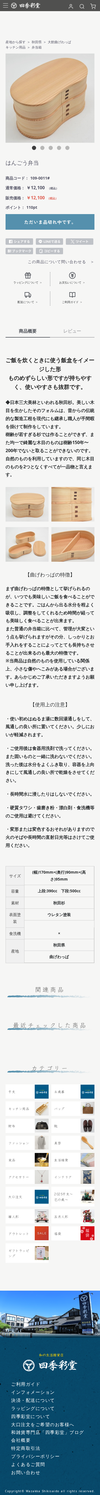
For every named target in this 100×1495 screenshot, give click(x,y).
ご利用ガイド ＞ (72, 302)
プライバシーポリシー (35, 1456)
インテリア (63, 1176)
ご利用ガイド (25, 1384)
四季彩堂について (30, 1416)
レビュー (72, 331)
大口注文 (15, 1196)
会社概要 (21, 1440)
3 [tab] (50, 148)
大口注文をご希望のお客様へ (42, 1424)
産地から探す (16, 42)
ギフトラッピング (18, 1253)
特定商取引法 (25, 1448)
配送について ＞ (28, 302)
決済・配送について (33, 1400)
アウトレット (18, 1233)
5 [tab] (66, 148)
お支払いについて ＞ (72, 282)
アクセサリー (18, 1176)
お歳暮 (59, 1091)
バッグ (59, 1108)
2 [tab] (41, 148)
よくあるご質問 (28, 1464)
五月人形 (61, 1216)
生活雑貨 (61, 1159)
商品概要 (28, 331)
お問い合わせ (25, 1472)
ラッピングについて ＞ (27, 282)
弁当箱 (37, 47)
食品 (11, 1159)
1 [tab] (33, 148)
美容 (57, 1142)
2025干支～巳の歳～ (63, 1196)
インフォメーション (33, 1392)
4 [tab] (58, 148)
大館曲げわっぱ (59, 42)
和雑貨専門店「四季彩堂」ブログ (47, 1432)
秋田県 (37, 42)
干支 (11, 1091)
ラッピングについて (33, 1408)
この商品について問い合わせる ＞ (61, 262)
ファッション (18, 1142)
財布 (11, 1125)
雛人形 (13, 1216)
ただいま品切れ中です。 (50, 222)
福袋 (57, 1233)
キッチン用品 (16, 47)
